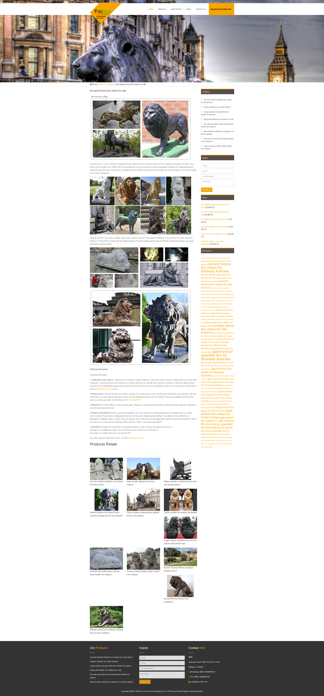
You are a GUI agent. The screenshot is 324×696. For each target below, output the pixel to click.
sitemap (199, 691)
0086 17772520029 (132, 400)
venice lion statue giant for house (214, 234)
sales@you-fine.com (220, 9)
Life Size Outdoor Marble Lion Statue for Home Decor (216, 101)
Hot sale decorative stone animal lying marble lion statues (217, 125)
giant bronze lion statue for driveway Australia (216, 372)
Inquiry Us (207, 190)
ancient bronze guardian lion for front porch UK (215, 258)
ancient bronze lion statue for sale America (216, 284)
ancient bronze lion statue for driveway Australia (216, 267)
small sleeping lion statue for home (215, 219)
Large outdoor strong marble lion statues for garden (215, 113)
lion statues (176, 9)
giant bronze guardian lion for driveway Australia (217, 355)
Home (151, 9)
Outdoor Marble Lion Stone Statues (217, 107)
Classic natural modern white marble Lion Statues (216, 147)
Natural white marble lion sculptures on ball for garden (217, 132)
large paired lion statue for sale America (217, 419)
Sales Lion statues (106, 84)
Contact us (201, 9)
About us (162, 9)
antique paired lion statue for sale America (217, 329)
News (188, 9)
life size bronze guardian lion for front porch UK (217, 426)
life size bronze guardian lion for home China (217, 430)
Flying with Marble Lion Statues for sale (218, 119)
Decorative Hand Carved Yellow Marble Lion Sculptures (217, 140)
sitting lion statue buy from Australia (215, 227)
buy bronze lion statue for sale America (215, 345)
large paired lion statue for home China (217, 414)
